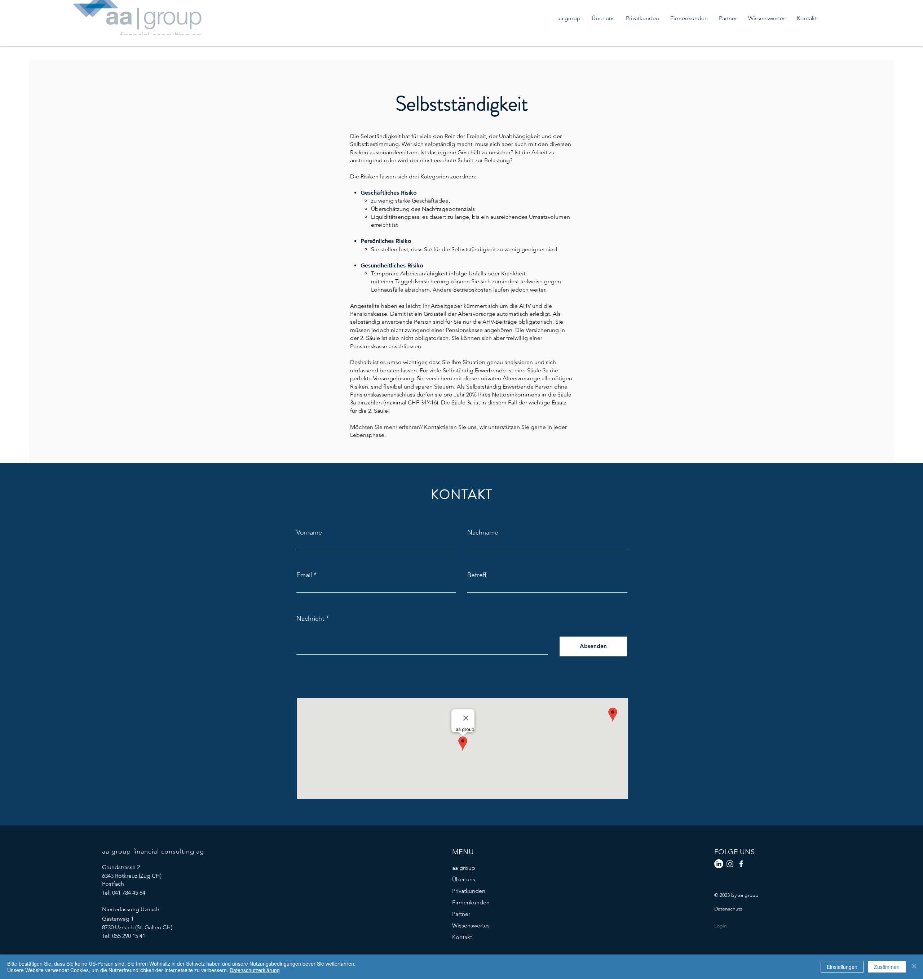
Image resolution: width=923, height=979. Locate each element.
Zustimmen (887, 966)
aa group (463, 867)
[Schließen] (914, 966)
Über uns (463, 879)
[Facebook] (741, 863)
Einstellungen (842, 966)
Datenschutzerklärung (255, 970)
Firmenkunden (471, 902)
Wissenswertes (471, 925)
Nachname (482, 532)
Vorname (309, 532)
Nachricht (310, 618)
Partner (461, 914)
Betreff (476, 575)
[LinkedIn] (718, 863)
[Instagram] (729, 863)
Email (304, 575)
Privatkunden (468, 890)
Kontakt (462, 937)
